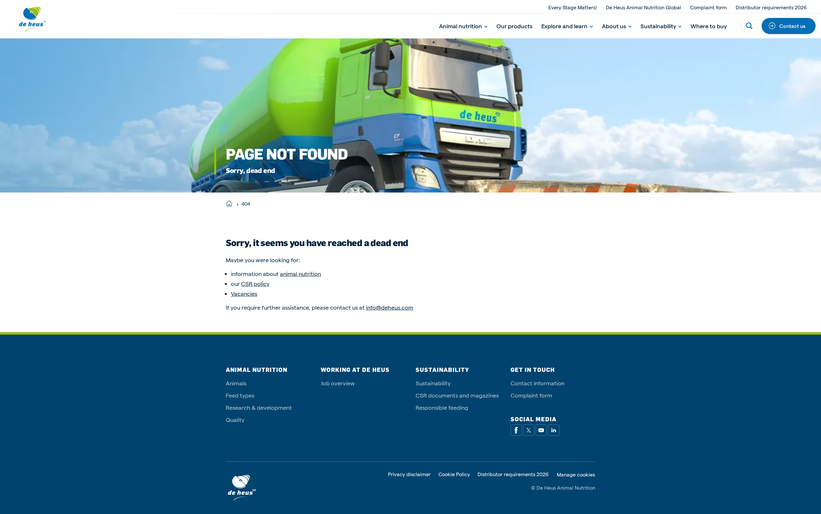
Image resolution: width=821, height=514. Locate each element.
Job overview (338, 383)
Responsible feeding (442, 407)
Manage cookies (576, 474)
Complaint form (708, 7)
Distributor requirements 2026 (771, 7)
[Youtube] (541, 430)
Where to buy (708, 25)
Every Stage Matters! (572, 7)
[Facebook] (516, 430)
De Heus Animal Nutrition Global (643, 7)
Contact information (537, 383)
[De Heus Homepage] (27, 19)
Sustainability (658, 25)
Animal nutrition (460, 25)
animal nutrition (300, 273)
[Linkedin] (553, 430)
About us (614, 25)
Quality (235, 419)
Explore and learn (564, 25)
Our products (514, 25)
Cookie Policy (454, 474)
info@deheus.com (389, 307)
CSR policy (255, 283)
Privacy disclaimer (409, 474)
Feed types (240, 395)
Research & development (259, 407)
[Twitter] (528, 430)
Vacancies (244, 293)
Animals (236, 383)
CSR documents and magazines (457, 395)
